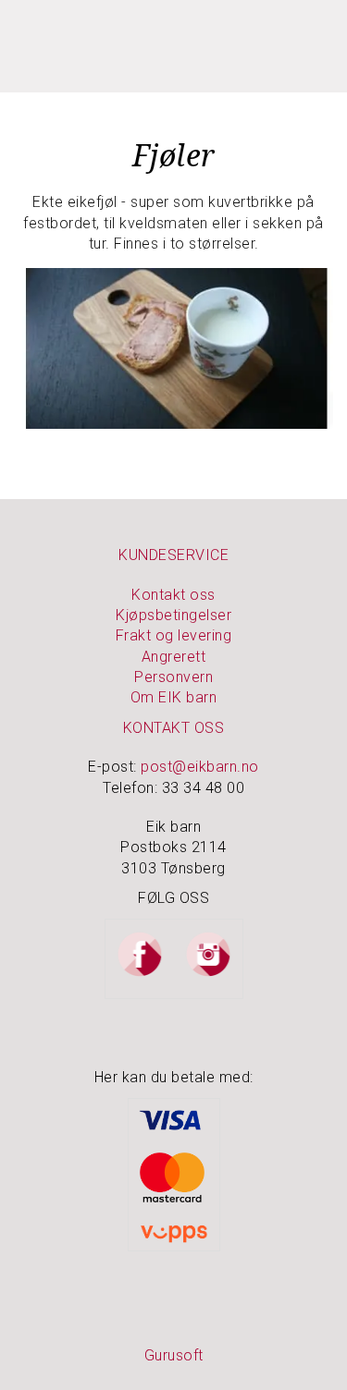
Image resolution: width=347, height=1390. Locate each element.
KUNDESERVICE (173, 555)
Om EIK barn (173, 697)
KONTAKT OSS (174, 728)
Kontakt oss (173, 595)
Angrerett (174, 656)
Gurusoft (174, 1355)
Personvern (173, 677)
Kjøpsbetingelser (173, 615)
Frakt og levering (174, 635)
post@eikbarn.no (200, 766)
